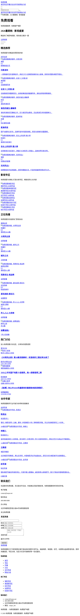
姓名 (2, 523)
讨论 (11, 4)
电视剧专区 (8, 583)
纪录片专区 (8, 591)
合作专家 (16, 4)
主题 (2, 528)
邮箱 (2, 525)
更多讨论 (4, 348)
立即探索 (4, 39)
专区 (5, 4)
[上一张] (3, 43)
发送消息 (4, 543)
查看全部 (4, 223)
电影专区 (8, 581)
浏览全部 (4, 57)
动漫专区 (8, 588)
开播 (8, 4)
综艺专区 (8, 586)
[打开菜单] (1, 8)
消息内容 (4, 535)
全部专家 (4, 407)
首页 (2, 4)
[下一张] (1, 43)
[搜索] (19, 10)
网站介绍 (23, 4)
